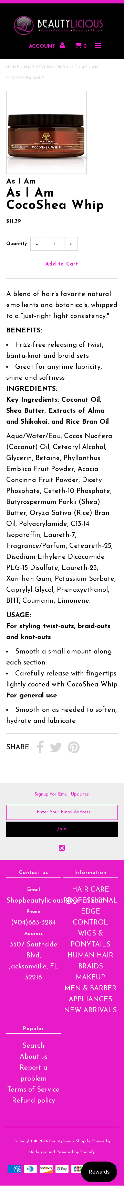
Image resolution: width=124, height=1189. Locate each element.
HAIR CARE (90, 889)
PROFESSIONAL (90, 900)
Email (33, 889)
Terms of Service (33, 1089)
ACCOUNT (43, 46)
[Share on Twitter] (56, 748)
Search (33, 1046)
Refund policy (33, 1100)
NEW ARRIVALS (90, 1010)
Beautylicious (61, 1141)
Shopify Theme (90, 1141)
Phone (33, 911)
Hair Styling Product (51, 67)
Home (13, 67)
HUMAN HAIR (90, 955)
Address (33, 933)
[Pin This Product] (74, 748)
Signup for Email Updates (62, 794)
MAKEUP (90, 977)
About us (34, 1056)
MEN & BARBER (90, 988)
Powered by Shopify (75, 1152)
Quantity (16, 244)
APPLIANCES (90, 999)
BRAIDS (90, 966)
